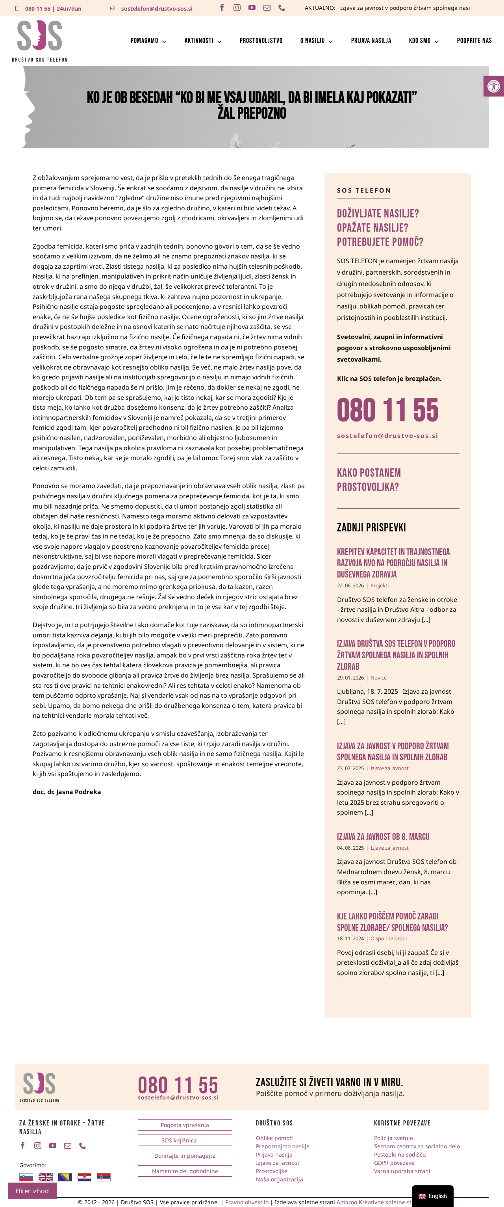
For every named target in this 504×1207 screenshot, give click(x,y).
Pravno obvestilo (247, 1202)
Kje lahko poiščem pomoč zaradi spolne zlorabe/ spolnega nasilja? (392, 922)
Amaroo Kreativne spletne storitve (381, 1202)
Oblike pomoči (275, 1138)
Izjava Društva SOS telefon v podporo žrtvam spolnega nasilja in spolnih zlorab (396, 655)
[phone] (281, 7)
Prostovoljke (271, 1171)
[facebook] (222, 7)
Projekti (380, 585)
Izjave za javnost (390, 768)
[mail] (267, 7)
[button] (494, 86)
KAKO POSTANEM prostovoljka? (369, 480)
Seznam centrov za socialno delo (417, 1146)
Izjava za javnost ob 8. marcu (383, 837)
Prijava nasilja (274, 1154)
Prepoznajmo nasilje (282, 1146)
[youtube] (252, 7)
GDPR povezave (394, 1162)
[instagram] (237, 7)
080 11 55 (37, 8)
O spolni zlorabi (389, 938)
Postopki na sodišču (400, 1154)
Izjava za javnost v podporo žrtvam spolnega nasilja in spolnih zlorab (393, 752)
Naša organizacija (279, 1179)
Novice (379, 677)
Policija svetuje (393, 1138)
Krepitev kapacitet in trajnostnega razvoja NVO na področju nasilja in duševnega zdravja (393, 563)
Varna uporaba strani (402, 1171)
